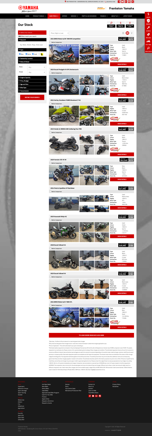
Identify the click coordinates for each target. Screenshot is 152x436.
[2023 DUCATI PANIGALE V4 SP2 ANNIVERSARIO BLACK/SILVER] (79, 85)
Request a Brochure (48, 401)
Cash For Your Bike (47, 395)
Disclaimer (116, 386)
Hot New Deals (46, 384)
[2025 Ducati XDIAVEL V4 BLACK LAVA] (79, 289)
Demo (29, 54)
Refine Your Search (25, 32)
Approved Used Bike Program (50, 393)
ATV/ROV (20, 411)
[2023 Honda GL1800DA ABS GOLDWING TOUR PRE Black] (79, 144)
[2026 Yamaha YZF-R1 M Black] (79, 175)
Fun (19, 404)
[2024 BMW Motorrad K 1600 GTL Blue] (79, 317)
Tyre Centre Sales (70, 388)
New (22, 54)
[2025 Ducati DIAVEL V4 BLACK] (79, 261)
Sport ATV (21, 415)
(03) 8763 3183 (110, 2)
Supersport (21, 386)
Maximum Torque (23, 388)
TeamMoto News (93, 393)
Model (21, 72)
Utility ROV (21, 420)
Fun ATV (20, 413)
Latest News (127, 16)
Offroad (20, 398)
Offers (64, 16)
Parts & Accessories (89, 16)
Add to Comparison (57, 42)
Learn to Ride (92, 391)
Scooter (20, 395)
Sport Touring (22, 393)
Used (35, 54)
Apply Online (45, 399)
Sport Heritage (22, 391)
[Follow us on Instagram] (129, 1)
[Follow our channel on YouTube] (123, 1)
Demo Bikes (45, 388)
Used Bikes (45, 391)
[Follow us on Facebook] (119, 1)
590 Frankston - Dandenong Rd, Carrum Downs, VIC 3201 (85, 2)
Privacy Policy (116, 384)
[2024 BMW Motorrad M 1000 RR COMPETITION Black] (79, 54)
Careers (90, 388)
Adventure (21, 406)
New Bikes (45, 386)
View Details (122, 64)
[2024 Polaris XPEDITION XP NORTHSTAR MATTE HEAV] (79, 204)
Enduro (20, 402)
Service (73, 16)
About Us (114, 16)
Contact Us (91, 384)
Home (27, 16)
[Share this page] (132, 1)
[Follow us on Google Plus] (126, 1)
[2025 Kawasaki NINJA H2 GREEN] (79, 232)
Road (19, 384)
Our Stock (53, 16)
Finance (103, 16)
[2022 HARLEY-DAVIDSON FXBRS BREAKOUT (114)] (79, 116)
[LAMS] (42, 54)
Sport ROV (21, 417)
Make (21, 67)
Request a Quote (47, 403)
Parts (66, 386)
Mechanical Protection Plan (73, 391)
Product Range (38, 16)
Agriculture (21, 408)
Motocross (21, 400)
